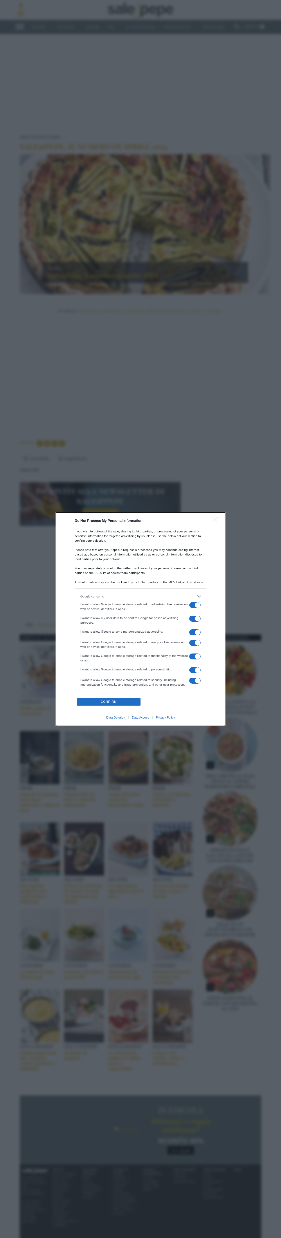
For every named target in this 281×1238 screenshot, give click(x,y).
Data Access (140, 717)
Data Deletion (115, 717)
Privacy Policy (165, 717)
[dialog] (140, 619)
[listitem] (140, 596)
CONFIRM (109, 701)
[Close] (216, 521)
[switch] (195, 605)
